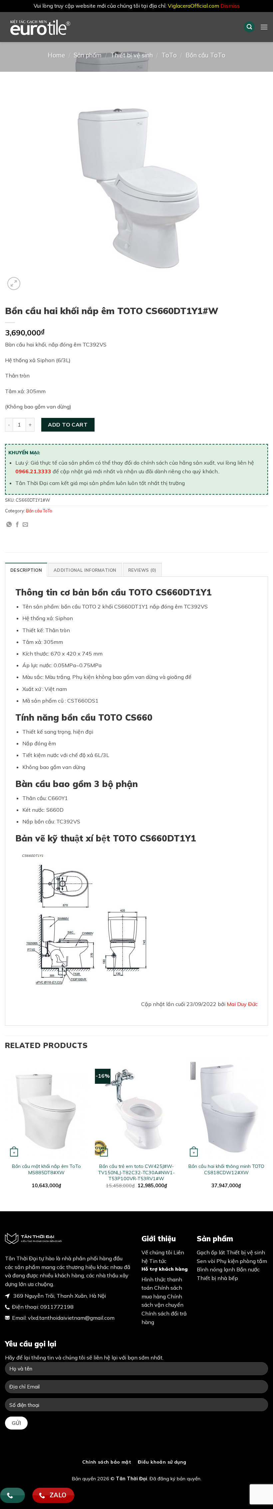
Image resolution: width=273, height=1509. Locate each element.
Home (56, 55)
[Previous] (5, 1129)
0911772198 (57, 1306)
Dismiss (230, 5)
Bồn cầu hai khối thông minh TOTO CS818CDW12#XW (226, 1169)
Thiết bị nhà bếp (217, 1278)
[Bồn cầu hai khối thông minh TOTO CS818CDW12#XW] (226, 1109)
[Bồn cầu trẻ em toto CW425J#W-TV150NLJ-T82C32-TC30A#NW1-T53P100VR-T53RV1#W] (136, 1109)
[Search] (249, 26)
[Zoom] (13, 283)
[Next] (268, 1129)
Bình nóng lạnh (216, 1269)
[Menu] (264, 27)
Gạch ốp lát (211, 1252)
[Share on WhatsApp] (9, 525)
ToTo (169, 55)
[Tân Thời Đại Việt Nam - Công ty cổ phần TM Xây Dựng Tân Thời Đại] (51, 27)
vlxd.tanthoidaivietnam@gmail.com (71, 1317)
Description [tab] (26, 570)
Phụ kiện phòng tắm (241, 1261)
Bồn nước (248, 1269)
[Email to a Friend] (25, 525)
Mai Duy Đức (242, 1004)
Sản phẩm (88, 55)
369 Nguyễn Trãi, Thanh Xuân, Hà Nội (59, 1295)
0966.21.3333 (33, 471)
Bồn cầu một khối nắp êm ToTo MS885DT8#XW (46, 1169)
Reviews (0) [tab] (142, 570)
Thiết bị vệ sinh (132, 55)
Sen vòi (206, 1261)
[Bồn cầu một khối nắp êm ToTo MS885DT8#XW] (46, 1109)
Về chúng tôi (156, 1252)
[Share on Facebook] (17, 525)
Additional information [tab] (85, 570)
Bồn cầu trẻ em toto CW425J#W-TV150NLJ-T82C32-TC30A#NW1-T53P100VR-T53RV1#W (136, 1172)
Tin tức (157, 1261)
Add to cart (68, 424)
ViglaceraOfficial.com (193, 5)
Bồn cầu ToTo (205, 55)
